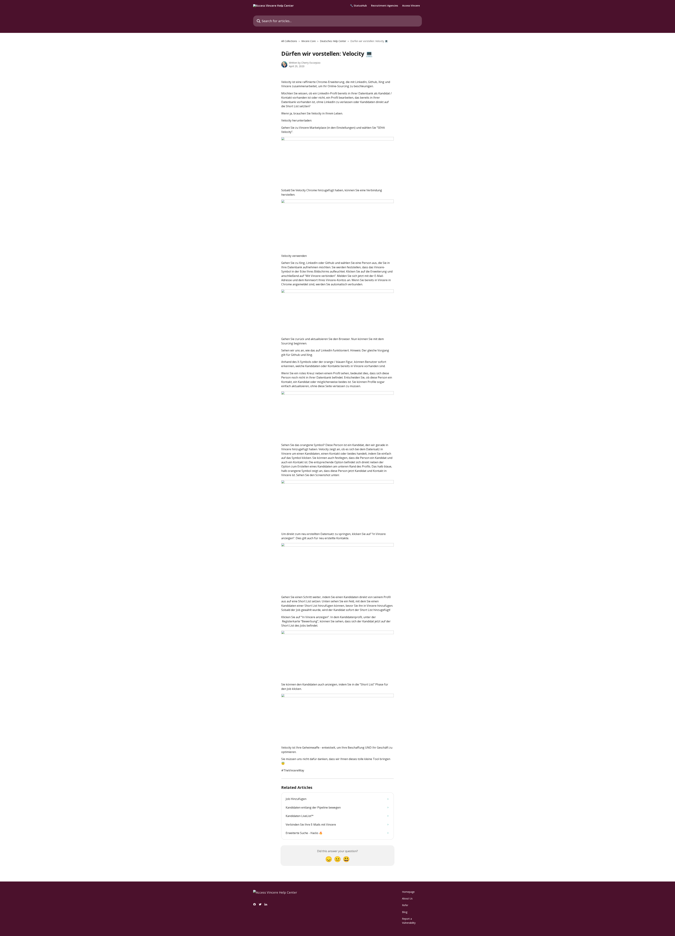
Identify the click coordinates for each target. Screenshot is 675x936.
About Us (407, 898)
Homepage (408, 891)
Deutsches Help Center (333, 41)
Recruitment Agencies (384, 5)
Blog (404, 912)
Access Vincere (411, 5)
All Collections (289, 41)
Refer (405, 905)
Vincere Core (308, 41)
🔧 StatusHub (358, 5)
